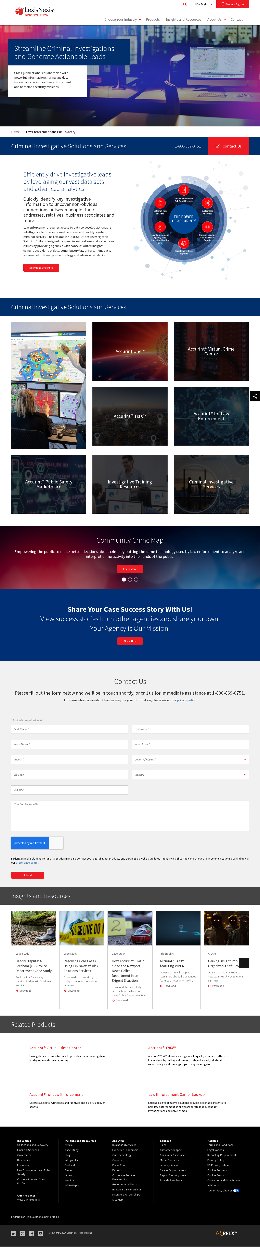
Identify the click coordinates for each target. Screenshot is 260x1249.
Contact (237, 19)
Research (70, 1172)
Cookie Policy (215, 1177)
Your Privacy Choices (220, 1193)
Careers (117, 1162)
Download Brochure (41, 267)
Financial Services (28, 1152)
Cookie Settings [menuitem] (217, 1172)
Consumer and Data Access (223, 1183)
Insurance (23, 1167)
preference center (27, 865)
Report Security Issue (173, 1177)
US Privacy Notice (218, 1167)
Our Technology (121, 1157)
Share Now (130, 643)
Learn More (131, 359)
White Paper (72, 1188)
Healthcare (23, 1162)
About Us (214, 19)
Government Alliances (125, 1187)
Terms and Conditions (220, 1147)
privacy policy (186, 702)
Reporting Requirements (222, 1157)
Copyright (55, 1235)
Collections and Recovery (32, 1147)
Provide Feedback (171, 1183)
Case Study (72, 1152)
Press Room (119, 1167)
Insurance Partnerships (126, 1197)
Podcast (70, 1167)
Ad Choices (214, 1188)
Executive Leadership (125, 1152)
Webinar (70, 1183)
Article (69, 1147)
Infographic (72, 1162)
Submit (27, 877)
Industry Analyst (169, 1167)
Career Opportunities (173, 1172)
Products (153, 19)
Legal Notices (215, 1152)
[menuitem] (153, 19)
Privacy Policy (215, 1162)
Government (24, 1157)
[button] (190, 762)
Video (68, 1177)
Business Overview (124, 1147)
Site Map (117, 1202)
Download (25, 993)
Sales (163, 1147)
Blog (67, 1157)
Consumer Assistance (173, 1157)
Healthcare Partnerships (127, 1192)
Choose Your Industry (120, 19)
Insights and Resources (183, 19)
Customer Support (171, 1152)
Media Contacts (169, 1162)
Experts (117, 1172)
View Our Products (28, 1202)
